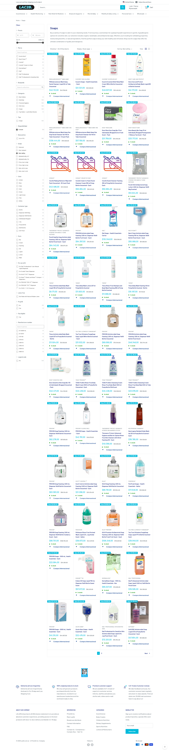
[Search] (122, 7)
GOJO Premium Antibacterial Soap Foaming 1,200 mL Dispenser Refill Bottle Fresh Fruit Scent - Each (113, 535)
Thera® (51, 283)
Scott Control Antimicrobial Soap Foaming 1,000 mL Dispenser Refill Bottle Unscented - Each (86, 486)
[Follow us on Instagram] (92, 744)
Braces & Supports (75, 14)
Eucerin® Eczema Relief (109, 79)
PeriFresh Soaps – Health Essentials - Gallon (136, 485)
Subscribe (132, 731)
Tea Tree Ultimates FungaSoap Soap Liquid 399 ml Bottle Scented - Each (87, 336)
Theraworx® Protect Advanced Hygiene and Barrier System (112, 429)
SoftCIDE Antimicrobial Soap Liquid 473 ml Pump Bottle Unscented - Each (137, 632)
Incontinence (20, 14)
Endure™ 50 (79, 578)
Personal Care (127, 14)
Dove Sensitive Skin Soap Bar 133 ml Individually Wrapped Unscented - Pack (60, 385)
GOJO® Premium (106, 530)
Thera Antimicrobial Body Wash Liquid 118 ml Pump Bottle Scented (60, 287)
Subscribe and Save (145, 2)
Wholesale (140, 14)
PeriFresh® (131, 481)
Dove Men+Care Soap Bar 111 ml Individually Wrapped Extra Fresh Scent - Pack (112, 132)
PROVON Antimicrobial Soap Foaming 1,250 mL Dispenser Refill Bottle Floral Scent (139, 336)
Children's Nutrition (103, 720)
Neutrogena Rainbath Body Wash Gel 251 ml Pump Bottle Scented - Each (138, 433)
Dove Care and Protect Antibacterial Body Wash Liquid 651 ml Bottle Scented (139, 84)
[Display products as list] (149, 49)
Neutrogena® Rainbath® (135, 428)
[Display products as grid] (146, 49)
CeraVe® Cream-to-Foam (83, 178)
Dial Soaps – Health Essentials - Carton (112, 234)
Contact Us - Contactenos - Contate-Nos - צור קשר (76, 731)
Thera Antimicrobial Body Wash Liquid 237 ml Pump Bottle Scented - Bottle (60, 336)
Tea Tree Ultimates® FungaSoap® (86, 331)
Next (146, 653)
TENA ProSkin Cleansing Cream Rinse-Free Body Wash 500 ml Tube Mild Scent (139, 385)
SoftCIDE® (131, 627)
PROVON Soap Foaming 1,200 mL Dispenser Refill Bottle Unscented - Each (60, 433)
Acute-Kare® (80, 627)
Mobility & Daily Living (109, 14)
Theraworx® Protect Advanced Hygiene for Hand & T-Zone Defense (138, 180)
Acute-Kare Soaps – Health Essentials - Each (84, 631)
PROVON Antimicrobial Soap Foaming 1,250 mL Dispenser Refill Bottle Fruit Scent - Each (86, 235)
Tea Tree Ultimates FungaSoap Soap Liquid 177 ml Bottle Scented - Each (139, 535)
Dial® (103, 230)
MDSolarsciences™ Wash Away (59, 79)
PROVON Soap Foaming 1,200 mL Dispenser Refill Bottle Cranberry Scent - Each (59, 535)
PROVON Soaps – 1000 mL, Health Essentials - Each (60, 557)
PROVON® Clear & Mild (82, 428)
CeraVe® (51, 178)
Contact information (74, 723)
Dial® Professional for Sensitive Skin (112, 627)
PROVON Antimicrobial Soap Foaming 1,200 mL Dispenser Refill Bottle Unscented (113, 336)
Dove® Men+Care (107, 127)
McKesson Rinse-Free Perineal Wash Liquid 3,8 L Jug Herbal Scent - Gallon (85, 535)
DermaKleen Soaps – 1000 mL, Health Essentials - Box (111, 582)
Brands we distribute (74, 720)
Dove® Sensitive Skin (55, 380)
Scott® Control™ (81, 481)
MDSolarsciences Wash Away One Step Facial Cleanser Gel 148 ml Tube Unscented (86, 134)
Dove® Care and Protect (136, 79)
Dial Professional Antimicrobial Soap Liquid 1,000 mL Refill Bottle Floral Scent (139, 583)
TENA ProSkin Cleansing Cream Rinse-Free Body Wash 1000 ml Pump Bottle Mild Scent (112, 385)
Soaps (23, 20)
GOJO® (104, 481)
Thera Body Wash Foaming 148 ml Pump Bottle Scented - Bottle (138, 287)
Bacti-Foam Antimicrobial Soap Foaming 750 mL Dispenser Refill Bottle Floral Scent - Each (138, 235)
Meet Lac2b (71, 717)
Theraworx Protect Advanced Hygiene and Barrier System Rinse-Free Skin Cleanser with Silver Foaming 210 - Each (113, 436)
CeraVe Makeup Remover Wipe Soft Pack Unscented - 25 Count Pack (60, 182)
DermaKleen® (106, 578)
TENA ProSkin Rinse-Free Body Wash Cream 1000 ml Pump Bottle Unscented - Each (86, 385)
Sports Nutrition (101, 726)
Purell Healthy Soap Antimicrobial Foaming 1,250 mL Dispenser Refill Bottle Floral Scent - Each (60, 239)
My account (133, 8)
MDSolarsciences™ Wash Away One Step (60, 128)
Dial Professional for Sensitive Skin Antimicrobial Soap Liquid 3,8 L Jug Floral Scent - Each (113, 633)
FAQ (68, 726)
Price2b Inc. (71, 714)
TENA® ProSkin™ (81, 380)
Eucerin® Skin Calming (83, 79)
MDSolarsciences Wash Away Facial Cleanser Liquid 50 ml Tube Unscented (60, 84)
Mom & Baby (92, 14)
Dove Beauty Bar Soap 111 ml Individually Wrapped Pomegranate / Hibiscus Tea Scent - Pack (139, 132)
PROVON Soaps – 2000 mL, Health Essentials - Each (60, 631)
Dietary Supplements (103, 723)
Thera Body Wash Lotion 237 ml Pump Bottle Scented (85, 287)
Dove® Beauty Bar (134, 127)
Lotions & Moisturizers (104, 730)
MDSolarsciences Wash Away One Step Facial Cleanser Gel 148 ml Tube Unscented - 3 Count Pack (59, 134)
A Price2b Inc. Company (37, 741)
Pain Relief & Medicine (56, 14)
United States (129, 2)
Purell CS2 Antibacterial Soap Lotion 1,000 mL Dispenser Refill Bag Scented (138, 187)
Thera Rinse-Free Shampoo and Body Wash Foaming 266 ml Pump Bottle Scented (112, 288)
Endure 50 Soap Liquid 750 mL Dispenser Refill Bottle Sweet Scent (85, 583)
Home (18, 20)
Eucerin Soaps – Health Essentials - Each (86, 83)
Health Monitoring (37, 14)
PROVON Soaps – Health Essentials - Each (87, 432)
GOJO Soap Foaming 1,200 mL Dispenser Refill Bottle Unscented (113, 485)
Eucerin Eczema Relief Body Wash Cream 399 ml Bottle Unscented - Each (113, 84)
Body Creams (100, 717)
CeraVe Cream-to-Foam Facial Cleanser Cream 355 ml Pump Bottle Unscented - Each (85, 183)
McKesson (79, 530)
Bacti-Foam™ (132, 230)
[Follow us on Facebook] (88, 744)
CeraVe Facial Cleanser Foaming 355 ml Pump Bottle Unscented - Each (112, 183)
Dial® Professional (134, 578)
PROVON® (78, 230)
